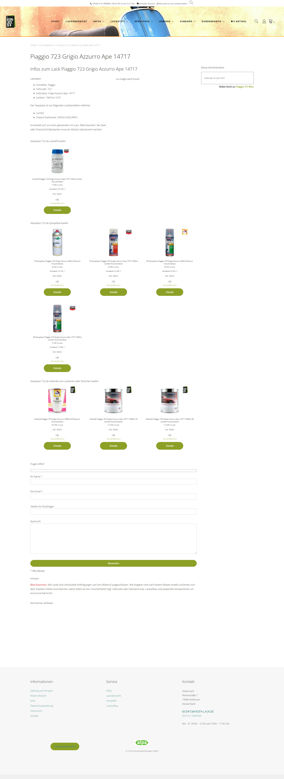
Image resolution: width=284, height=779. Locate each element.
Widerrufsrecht (38, 695)
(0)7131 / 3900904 (191, 715)
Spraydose (142, 21)
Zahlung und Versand (41, 690)
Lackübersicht (76, 21)
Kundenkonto (211, 21)
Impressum (36, 710)
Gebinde (165, 21)
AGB (32, 700)
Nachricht (35, 521)
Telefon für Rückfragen (42, 506)
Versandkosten (57, 203)
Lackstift (118, 21)
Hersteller (111, 700)
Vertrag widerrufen (65, 746)
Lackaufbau (112, 705)
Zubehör (186, 21)
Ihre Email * (36, 491)
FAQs (109, 690)
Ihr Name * (36, 476)
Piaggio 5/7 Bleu (245, 86)
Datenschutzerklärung (41, 705)
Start (55, 21)
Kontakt (34, 715)
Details (57, 210)
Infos (97, 21)
